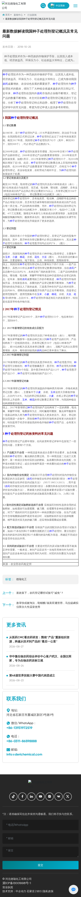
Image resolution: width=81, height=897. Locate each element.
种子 (5, 74)
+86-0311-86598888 (21, 741)
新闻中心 (18, 15)
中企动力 (21, 891)
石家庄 (31, 891)
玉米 (7, 257)
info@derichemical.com (24, 754)
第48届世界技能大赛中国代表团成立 (32, 675)
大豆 (44, 257)
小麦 (14, 257)
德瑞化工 (21, 579)
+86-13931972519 (19, 728)
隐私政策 (48, 891)
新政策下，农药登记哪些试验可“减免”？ (39, 592)
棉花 (22, 257)
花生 (36, 257)
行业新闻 (32, 15)
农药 (5, 83)
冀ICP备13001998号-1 (16, 883)
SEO (38, 891)
